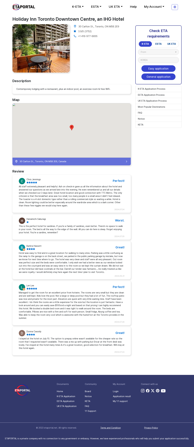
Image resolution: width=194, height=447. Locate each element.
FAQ (140, 112)
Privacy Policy (151, 428)
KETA (140, 124)
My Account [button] (153, 6)
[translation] (175, 7)
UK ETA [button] (114, 6)
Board (88, 391)
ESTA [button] (95, 6)
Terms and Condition (110, 428)
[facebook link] (147, 391)
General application (159, 76)
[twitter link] (152, 391)
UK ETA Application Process (152, 100)
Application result (122, 396)
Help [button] (133, 6)
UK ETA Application (67, 406)
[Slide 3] (44, 68)
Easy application (158, 68)
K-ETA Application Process (151, 89)
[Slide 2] (38, 68)
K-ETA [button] (76, 6)
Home (60, 391)
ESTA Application (65, 401)
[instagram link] (142, 391)
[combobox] (158, 52)
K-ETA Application (66, 396)
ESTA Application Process (151, 95)
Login (116, 391)
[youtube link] (163, 390)
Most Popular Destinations (151, 107)
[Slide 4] (49, 68)
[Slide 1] (33, 68)
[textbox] (145, 52)
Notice (141, 118)
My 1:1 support (120, 401)
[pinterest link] (157, 391)
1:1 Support (90, 411)
